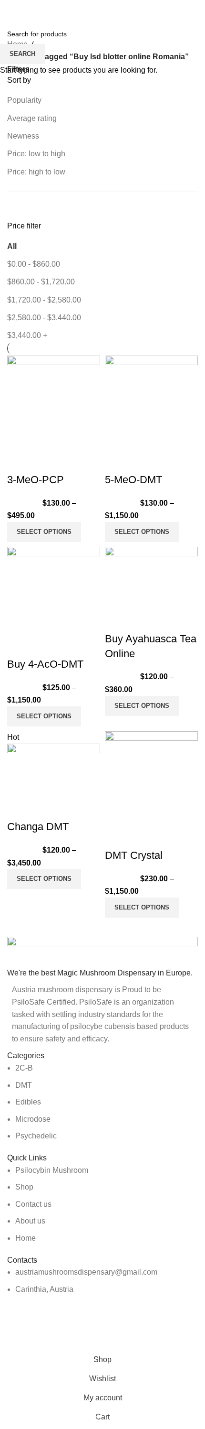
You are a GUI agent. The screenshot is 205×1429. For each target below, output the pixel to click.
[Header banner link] (102, 714)
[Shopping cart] (198, 9)
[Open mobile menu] (11, 9)
